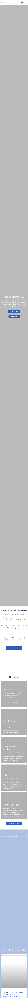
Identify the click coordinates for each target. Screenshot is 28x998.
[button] (22, 2)
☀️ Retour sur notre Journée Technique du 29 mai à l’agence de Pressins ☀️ (13, 995)
